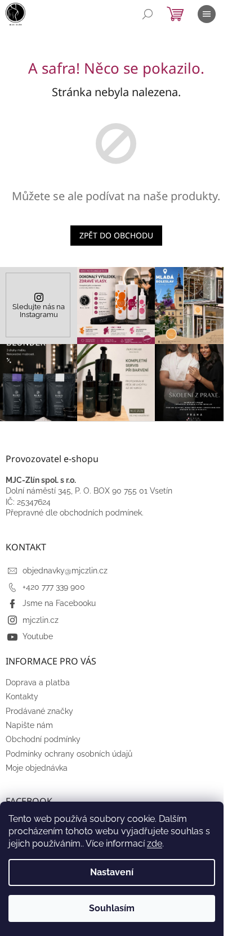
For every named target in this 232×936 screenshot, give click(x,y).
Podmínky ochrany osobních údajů (69, 753)
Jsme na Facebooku (59, 603)
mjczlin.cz (41, 620)
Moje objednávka (37, 767)
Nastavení (111, 872)
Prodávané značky (39, 711)
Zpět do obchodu (116, 235)
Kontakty (22, 696)
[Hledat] (147, 14)
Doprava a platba (38, 682)
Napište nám (29, 725)
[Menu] (206, 14)
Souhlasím (112, 908)
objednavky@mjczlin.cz (65, 570)
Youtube (38, 636)
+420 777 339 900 (54, 586)
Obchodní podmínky (43, 739)
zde (154, 843)
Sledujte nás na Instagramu (38, 310)
